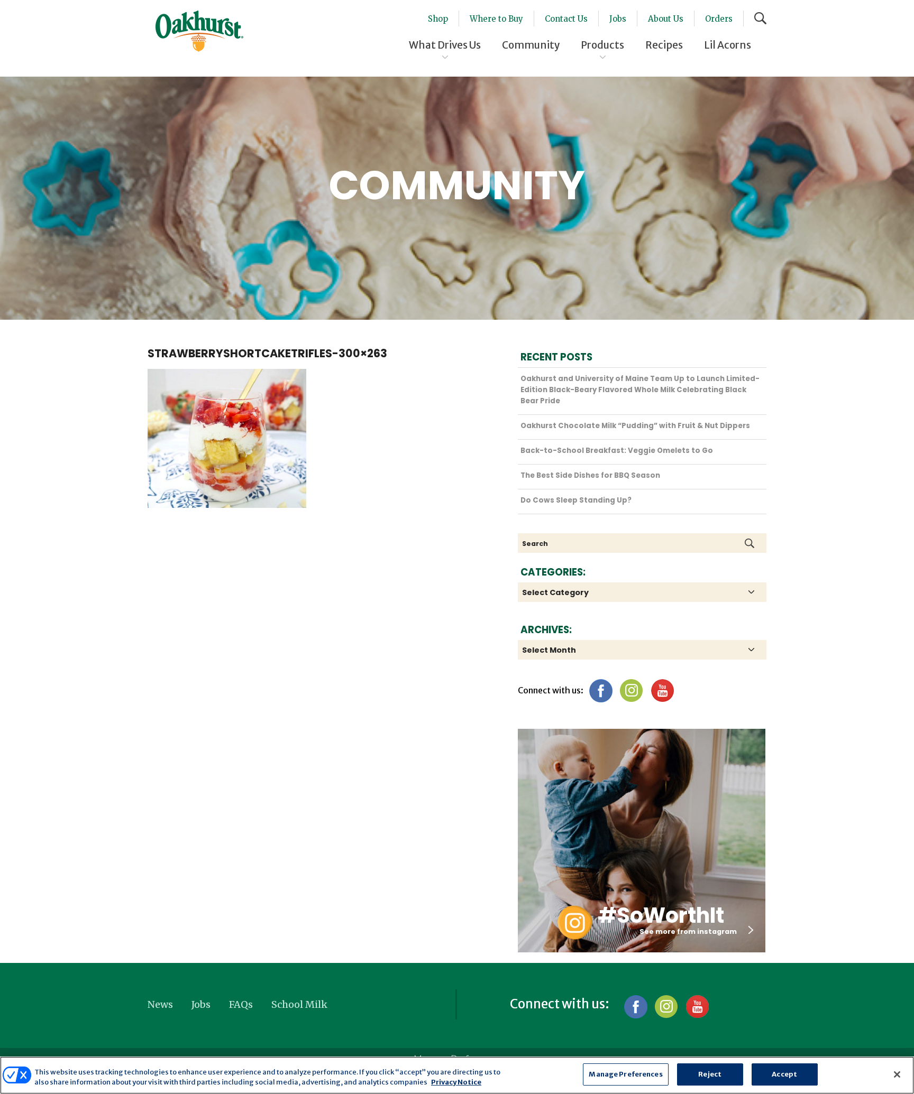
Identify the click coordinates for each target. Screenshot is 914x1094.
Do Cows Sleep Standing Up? (576, 500)
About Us (665, 19)
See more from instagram (688, 931)
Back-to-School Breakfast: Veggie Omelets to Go (616, 451)
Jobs (617, 19)
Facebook (601, 690)
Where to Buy (496, 19)
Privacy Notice (456, 1082)
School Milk (299, 1004)
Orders (719, 19)
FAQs (241, 1004)
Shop (438, 19)
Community (531, 45)
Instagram (631, 690)
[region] (457, 1075)
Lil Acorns (727, 45)
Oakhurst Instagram (574, 922)
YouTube (662, 690)
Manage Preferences (625, 1074)
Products (602, 45)
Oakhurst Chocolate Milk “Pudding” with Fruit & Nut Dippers (635, 426)
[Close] (897, 1074)
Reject (709, 1074)
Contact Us (566, 19)
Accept (784, 1074)
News (160, 1004)
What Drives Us (445, 45)
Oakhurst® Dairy (199, 31)
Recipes (664, 45)
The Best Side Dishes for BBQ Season (590, 475)
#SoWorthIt (661, 915)
